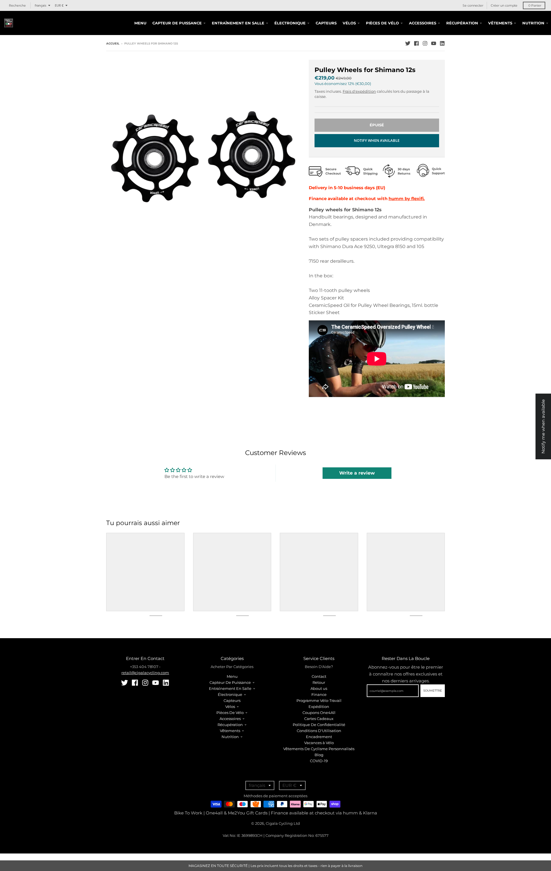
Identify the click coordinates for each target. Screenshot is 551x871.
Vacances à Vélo (319, 742)
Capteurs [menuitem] (326, 23)
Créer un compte (504, 5)
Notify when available (376, 140)
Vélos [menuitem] (349, 23)
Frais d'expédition (359, 91)
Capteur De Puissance (230, 682)
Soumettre (432, 690)
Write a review (357, 473)
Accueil (112, 43)
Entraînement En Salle (230, 688)
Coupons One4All (318, 712)
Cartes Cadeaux (318, 718)
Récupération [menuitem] (462, 23)
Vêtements (230, 730)
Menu (232, 676)
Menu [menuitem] (140, 23)
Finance (319, 694)
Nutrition (230, 736)
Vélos (230, 706)
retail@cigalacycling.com (145, 672)
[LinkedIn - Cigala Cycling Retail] (442, 43)
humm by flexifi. (407, 198)
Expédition (319, 706)
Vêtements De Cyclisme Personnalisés (318, 748)
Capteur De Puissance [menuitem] (177, 23)
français (40, 5)
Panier (534, 5)
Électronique (230, 694)
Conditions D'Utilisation (319, 730)
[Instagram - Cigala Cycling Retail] (425, 43)
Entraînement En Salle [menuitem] (238, 23)
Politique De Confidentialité (319, 724)
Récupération (230, 724)
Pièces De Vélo (230, 712)
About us (319, 688)
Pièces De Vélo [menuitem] (382, 23)
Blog (319, 754)
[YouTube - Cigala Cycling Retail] (433, 43)
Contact (319, 676)
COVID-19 (319, 760)
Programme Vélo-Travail (319, 700)
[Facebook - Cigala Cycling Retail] (416, 43)
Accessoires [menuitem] (422, 23)
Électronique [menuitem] (290, 23)
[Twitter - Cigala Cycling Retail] (407, 43)
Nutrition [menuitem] (533, 23)
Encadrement (319, 736)
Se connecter (473, 5)
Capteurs (232, 700)
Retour (319, 682)
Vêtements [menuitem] (500, 23)
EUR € (59, 5)
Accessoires (230, 718)
